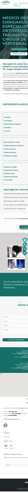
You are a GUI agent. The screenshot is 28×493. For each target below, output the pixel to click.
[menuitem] (15, 3)
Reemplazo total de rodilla (14, 201)
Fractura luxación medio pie (14, 209)
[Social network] (5, 425)
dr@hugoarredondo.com (11, 419)
